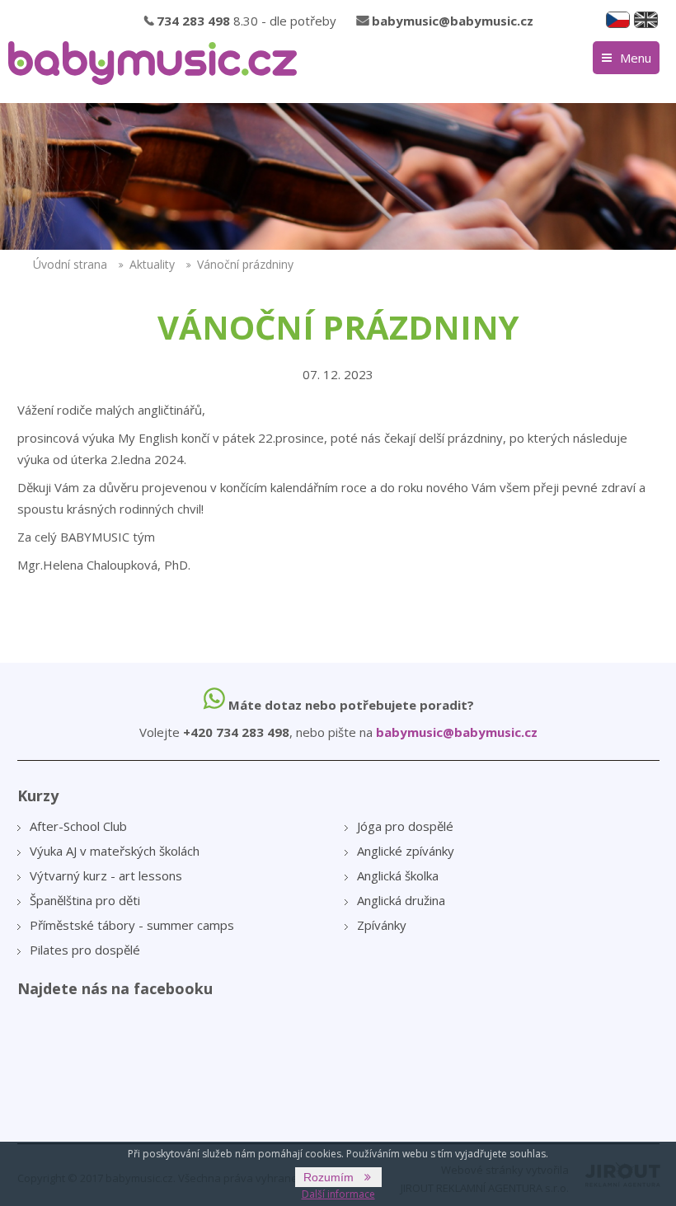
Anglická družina (401, 900)
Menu (635, 57)
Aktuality (152, 264)
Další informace (338, 1194)
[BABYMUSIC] (152, 63)
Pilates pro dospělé (85, 949)
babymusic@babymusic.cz (452, 20)
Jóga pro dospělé (405, 826)
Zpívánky (381, 925)
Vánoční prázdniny (245, 264)
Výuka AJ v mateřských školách (115, 850)
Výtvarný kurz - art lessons (106, 875)
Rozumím (328, 1177)
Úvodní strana (70, 264)
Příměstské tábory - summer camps (132, 925)
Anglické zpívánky (405, 850)
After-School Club (78, 826)
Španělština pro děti (85, 900)
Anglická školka (398, 875)
